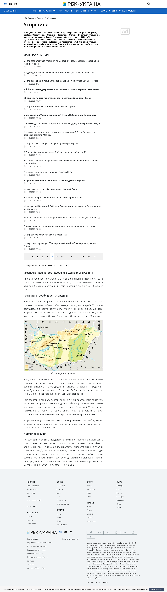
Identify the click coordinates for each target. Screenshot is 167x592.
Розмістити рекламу (70, 539)
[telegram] (124, 533)
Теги (39, 18)
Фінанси (60, 489)
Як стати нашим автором (37, 546)
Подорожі (120, 500)
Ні (66, 266)
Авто (59, 493)
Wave (104, 10)
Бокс (89, 497)
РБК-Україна (29, 18)
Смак (119, 504)
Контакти (30, 561)
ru (15, 4)
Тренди (89, 510)
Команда (30, 565)
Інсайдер (120, 486)
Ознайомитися (142, 589)
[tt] (91, 537)
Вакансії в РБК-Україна (36, 568)
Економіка (31, 493)
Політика (63, 10)
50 (88, 256)
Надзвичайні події (34, 500)
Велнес (119, 493)
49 (82, 256)
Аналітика (49, 10)
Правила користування (36, 550)
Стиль (119, 489)
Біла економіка (63, 504)
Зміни (59, 518)
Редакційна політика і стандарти (39, 543)
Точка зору (31, 524)
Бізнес (75, 10)
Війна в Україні (32, 489)
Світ (28, 497)
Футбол (89, 486)
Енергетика (61, 500)
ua (5, 4)
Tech (58, 497)
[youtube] (99, 533)
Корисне (90, 514)
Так (60, 266)
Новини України (33, 486)
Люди (89, 507)
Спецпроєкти (127, 10)
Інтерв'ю (30, 520)
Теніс (89, 493)
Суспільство (62, 525)
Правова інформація (35, 554)
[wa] (133, 533)
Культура (120, 497)
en (10, 4)
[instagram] (116, 533)
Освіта (59, 521)
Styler (113, 10)
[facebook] (91, 533)
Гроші (59, 514)
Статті (29, 517)
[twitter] (107, 533)
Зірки (119, 508)
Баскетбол (91, 489)
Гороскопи (91, 521)
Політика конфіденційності (37, 557)
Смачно (90, 518)
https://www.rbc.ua (128, 548)
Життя (85, 10)
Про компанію (32, 539)
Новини (36, 10)
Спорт (95, 10)
